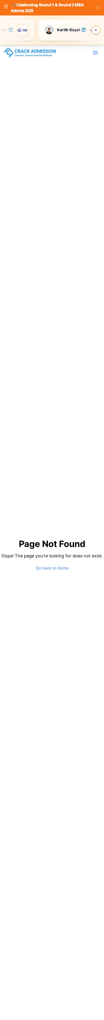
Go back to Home (52, 568)
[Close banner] (95, 30)
